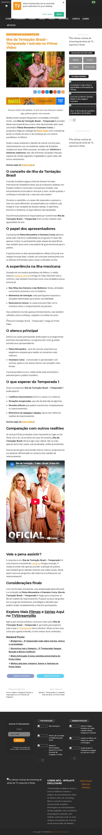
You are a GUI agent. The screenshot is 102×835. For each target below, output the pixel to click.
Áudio (52, 18)
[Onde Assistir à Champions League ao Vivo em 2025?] (74, 750)
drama (26, 275)
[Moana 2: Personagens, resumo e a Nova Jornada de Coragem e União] (43, 747)
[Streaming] (89, 67)
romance (18, 275)
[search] (99, 2)
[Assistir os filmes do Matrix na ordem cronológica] (74, 740)
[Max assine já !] (43, 728)
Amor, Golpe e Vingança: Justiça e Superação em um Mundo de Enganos (19, 694)
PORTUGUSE (86, 781)
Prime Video (42, 130)
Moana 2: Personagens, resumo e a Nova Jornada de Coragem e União (55, 749)
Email (19, 729)
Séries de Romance (30, 34)
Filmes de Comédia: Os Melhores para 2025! (56, 738)
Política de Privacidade (61, 832)
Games (85, 18)
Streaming (19, 18)
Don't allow (47, 14)
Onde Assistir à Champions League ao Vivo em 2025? (88, 750)
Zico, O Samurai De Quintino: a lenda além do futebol (82, 112)
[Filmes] (89, 60)
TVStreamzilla (24, 615)
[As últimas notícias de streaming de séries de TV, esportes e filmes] (25, 781)
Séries (42, 18)
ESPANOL (86, 787)
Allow (59, 14)
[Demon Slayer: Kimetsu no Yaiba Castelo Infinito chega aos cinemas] (74, 728)
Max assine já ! (54, 726)
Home (8, 18)
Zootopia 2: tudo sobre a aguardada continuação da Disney (81, 87)
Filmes (32, 18)
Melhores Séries (14, 34)
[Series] (75, 60)
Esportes (63, 18)
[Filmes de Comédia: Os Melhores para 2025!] (43, 737)
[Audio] (75, 67)
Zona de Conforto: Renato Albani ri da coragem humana (81, 99)
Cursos (76, 18)
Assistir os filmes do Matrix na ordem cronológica (88, 740)
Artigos (11, 25)
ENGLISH (86, 784)
